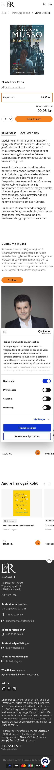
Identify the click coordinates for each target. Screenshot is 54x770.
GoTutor (32, 737)
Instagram (9, 688)
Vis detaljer (39, 419)
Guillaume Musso (15, 87)
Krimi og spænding (21, 12)
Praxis (13, 740)
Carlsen (41, 730)
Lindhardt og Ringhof (12, 699)
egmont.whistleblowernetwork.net (20, 674)
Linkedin (14, 688)
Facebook (3, 688)
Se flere (12, 280)
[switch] (46, 390)
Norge (4, 740)
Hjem (3, 12)
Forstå (20, 740)
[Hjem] (10, 4)
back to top (49, 560)
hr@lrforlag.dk (14, 661)
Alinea (23, 737)
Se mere (37, 542)
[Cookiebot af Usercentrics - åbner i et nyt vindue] (38, 332)
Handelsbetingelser (12, 760)
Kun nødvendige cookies (27, 436)
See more (21, 518)
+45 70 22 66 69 (14, 614)
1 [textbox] (5, 119)
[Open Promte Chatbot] (45, 761)
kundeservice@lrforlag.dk (20, 620)
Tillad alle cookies (27, 428)
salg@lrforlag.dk (15, 647)
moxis (31, 740)
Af (2, 87)
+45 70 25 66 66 (14, 634)
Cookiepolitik (28, 760)
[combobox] (7, 119)
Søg (44, 4)
